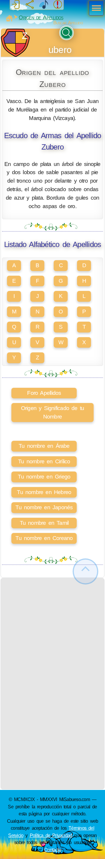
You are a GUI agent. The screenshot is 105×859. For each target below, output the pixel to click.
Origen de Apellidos (41, 17)
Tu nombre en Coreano (44, 538)
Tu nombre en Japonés (44, 507)
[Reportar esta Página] (58, 4)
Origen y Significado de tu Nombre (52, 412)
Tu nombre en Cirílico (44, 461)
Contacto (52, 849)
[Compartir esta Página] (30, 4)
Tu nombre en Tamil (44, 523)
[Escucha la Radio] (44, 4)
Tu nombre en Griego (44, 477)
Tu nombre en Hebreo (44, 492)
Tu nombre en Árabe (44, 446)
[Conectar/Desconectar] (16, 4)
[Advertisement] (52, 631)
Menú (94, 9)
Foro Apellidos (44, 393)
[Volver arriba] (85, 571)
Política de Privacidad (51, 835)
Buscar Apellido (68, 22)
